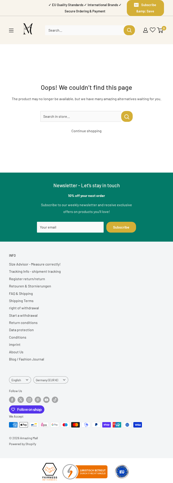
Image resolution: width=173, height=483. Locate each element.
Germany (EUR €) (47, 380)
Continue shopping (86, 131)
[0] (160, 30)
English (16, 380)
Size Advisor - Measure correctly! (35, 264)
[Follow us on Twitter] (21, 400)
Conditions (17, 337)
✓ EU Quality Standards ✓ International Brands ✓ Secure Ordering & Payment (85, 8)
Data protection (21, 330)
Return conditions (23, 322)
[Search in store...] (127, 116)
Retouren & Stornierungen (30, 286)
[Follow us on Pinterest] (38, 400)
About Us (16, 352)
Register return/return (27, 279)
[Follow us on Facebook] (12, 400)
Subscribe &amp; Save (146, 8)
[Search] (129, 30)
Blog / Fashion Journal (26, 359)
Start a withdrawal (23, 315)
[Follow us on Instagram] (29, 400)
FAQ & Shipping (21, 293)
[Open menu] (11, 30)
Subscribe (121, 227)
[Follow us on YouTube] (46, 400)
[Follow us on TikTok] (55, 400)
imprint (14, 344)
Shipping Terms (21, 300)
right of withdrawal (24, 308)
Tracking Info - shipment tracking (35, 271)
